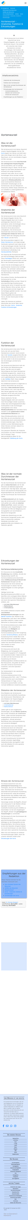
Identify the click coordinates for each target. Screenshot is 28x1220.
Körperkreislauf (9, 890)
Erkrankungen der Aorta (8, 838)
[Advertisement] (14, 116)
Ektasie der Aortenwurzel (11, 94)
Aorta (21, 14)
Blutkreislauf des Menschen (10, 10)
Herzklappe (8, 258)
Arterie (17, 14)
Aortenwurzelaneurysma (11, 91)
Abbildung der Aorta (16, 438)
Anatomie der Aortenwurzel (12, 80)
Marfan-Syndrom (6, 616)
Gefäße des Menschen (8, 12)
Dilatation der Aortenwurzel (12, 92)
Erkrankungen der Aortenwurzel (13, 89)
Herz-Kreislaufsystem (8, 14)
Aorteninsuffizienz (12, 635)
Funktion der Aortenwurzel (11, 83)
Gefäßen (8, 379)
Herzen (6, 237)
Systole (10, 355)
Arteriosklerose (8, 705)
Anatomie (12, 8)
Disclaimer (13, 1214)
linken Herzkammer (7, 242)
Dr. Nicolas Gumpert (12, 902)
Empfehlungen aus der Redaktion (13, 97)
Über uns (6, 1214)
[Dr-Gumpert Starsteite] (3, 3)
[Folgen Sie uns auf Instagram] (15, 1125)
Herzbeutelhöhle (6, 252)
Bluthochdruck (8, 706)
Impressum (7, 1215)
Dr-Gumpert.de (5, 8)
